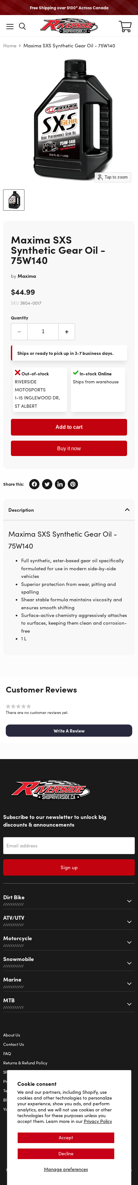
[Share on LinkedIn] (60, 484)
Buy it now (69, 448)
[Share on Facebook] (34, 484)
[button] (69, 731)
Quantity (19, 317)
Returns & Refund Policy (25, 1063)
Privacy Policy (98, 1121)
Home (9, 45)
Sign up (69, 867)
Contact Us (13, 1044)
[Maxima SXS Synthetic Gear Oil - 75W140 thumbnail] (14, 200)
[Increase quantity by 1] (67, 331)
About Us (11, 1035)
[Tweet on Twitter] (47, 484)
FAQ (7, 1053)
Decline (65, 1153)
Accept (66, 1137)
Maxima (27, 275)
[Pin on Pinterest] (73, 484)
